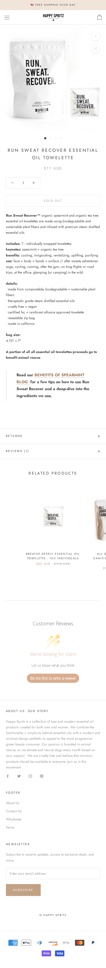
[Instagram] (30, 776)
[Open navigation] (6, 17)
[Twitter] (19, 776)
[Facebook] (7, 776)
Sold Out (53, 201)
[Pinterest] (41, 776)
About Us (12, 802)
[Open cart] (99, 17)
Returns (14, 436)
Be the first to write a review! (53, 678)
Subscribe (23, 890)
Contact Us (14, 811)
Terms (10, 827)
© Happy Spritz (53, 915)
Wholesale (13, 819)
